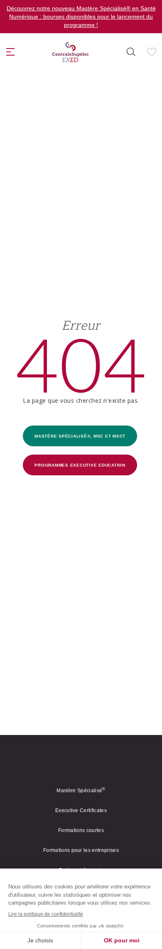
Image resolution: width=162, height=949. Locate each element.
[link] (70, 51)
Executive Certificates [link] (81, 810)
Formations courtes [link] (81, 830)
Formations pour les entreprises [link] (81, 850)
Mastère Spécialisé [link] (80, 790)
